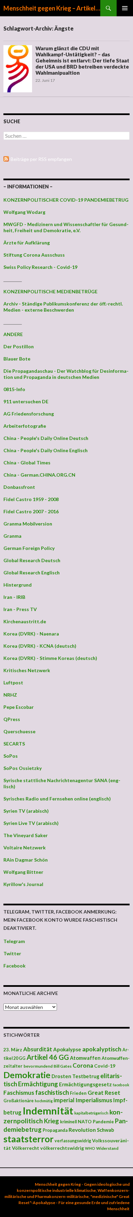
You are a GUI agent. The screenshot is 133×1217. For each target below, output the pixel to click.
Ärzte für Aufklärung (26, 242)
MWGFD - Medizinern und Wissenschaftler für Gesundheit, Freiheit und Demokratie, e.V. (66, 227)
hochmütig (44, 1101)
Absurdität (37, 1049)
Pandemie (103, 1121)
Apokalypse (67, 1049)
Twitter (12, 953)
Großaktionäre (18, 1100)
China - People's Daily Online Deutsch (45, 438)
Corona (83, 1065)
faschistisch (52, 1092)
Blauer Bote (16, 359)
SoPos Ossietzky (22, 768)
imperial (64, 1100)
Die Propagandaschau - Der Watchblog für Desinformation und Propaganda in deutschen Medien (66, 374)
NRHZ (10, 695)
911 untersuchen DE (25, 401)
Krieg (51, 1121)
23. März (12, 1049)
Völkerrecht (25, 1148)
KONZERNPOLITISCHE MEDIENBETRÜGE (50, 291)
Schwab (105, 1130)
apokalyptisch (101, 1049)
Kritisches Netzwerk (26, 670)
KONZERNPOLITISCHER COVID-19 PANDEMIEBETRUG (66, 200)
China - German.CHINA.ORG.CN (39, 475)
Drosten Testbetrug (75, 1076)
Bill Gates (63, 1066)
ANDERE (13, 334)
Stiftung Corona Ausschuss (34, 255)
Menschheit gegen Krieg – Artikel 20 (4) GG (51, 8)
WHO (90, 1148)
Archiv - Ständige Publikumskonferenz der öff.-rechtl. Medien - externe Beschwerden (63, 307)
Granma (12, 536)
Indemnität (48, 1111)
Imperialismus (93, 1100)
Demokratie (26, 1075)
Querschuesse (19, 731)
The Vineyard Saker (25, 835)
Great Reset (104, 1092)
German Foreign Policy (29, 548)
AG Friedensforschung (28, 414)
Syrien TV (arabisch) (26, 811)
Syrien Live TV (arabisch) (31, 823)
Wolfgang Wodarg (24, 212)
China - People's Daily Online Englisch (45, 450)
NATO (85, 1121)
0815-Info (14, 389)
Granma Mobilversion (27, 524)
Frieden (78, 1093)
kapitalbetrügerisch (91, 1113)
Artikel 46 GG (48, 1057)
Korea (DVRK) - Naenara (31, 634)
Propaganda (55, 1130)
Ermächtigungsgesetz (85, 1084)
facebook (121, 1085)
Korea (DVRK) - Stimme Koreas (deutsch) (50, 658)
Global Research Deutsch (31, 560)
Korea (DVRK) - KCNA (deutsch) (39, 646)
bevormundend (38, 1066)
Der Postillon (18, 346)
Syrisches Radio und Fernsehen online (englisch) (57, 798)
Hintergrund (17, 585)
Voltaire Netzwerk (24, 847)
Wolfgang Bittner (23, 872)
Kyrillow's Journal (23, 884)
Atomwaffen (85, 1058)
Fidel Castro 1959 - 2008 (31, 499)
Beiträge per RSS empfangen (41, 159)
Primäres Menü (125, 8)
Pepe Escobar (18, 707)
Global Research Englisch (31, 572)
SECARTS (14, 743)
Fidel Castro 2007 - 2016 (31, 511)
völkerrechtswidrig (62, 1148)
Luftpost (13, 682)
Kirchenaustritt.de (24, 621)
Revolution (82, 1129)
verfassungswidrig (73, 1140)
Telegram (14, 941)
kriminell (68, 1121)
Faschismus (18, 1092)
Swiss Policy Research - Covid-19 (40, 267)
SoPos (10, 756)
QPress (11, 719)
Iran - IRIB (14, 597)
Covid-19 (104, 1066)
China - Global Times (26, 462)
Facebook (14, 966)
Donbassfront (19, 487)
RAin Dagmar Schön (25, 860)
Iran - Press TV (20, 609)
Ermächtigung (38, 1084)
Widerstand (107, 1148)
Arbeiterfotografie (24, 426)
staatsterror (28, 1138)
